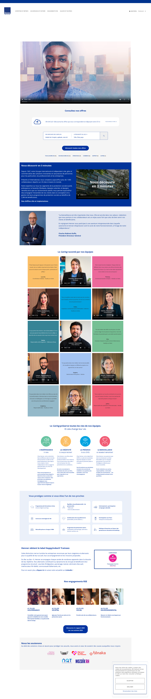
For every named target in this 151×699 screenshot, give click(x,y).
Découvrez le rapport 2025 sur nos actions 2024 (75, 629)
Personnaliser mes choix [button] (130, 691)
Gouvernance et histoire (37, 11)
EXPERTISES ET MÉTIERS (21, 11)
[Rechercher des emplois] (104, 136)
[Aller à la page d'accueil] (7, 11)
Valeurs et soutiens (66, 11)
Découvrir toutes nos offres (75, 148)
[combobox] (57, 137)
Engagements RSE (52, 11)
